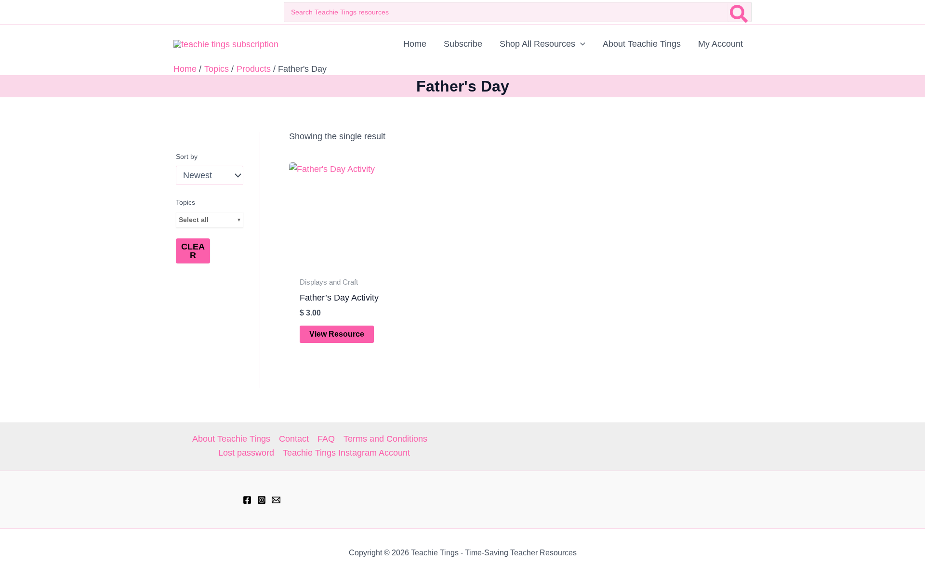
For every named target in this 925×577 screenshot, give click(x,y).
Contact (294, 439)
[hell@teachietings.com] (276, 500)
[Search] (739, 12)
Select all (194, 219)
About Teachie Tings (231, 439)
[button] (580, 44)
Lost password (246, 453)
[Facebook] (247, 500)
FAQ (326, 439)
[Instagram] (261, 500)
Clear (193, 251)
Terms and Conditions (385, 439)
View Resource (336, 334)
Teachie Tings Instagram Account (346, 453)
